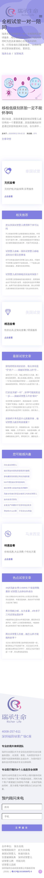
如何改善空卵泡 (10, 499)
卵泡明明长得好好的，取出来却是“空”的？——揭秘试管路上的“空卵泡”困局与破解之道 (22, 368)
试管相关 (19, 53)
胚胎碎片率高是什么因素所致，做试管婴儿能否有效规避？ (22, 420)
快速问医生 (24, 853)
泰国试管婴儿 (9, 853)
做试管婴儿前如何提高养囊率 (16, 488)
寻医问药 (20, 861)
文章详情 (6, 139)
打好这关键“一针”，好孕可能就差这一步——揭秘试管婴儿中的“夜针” (23, 394)
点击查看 (8, 196)
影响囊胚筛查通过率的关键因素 (17, 476)
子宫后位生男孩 (25, 511)
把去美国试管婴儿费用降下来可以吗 (22, 227)
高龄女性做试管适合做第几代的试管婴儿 (20, 494)
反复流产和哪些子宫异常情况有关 (17, 505)
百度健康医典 (9, 857)
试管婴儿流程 (9, 864)
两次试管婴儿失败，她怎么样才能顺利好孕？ (22, 636)
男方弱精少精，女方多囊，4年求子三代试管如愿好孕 (23, 613)
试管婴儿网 (7, 861)
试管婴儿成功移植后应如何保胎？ (22, 274)
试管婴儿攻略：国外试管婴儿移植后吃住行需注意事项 (22, 253)
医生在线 (18, 846)
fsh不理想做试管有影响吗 (14, 482)
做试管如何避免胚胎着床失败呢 (17, 471)
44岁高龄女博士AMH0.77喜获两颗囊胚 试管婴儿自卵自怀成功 (22, 590)
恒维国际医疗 (9, 850)
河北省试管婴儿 (10, 465)
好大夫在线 (24, 850)
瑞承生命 (6, 53)
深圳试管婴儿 (25, 857)
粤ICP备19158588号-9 (21, 871)
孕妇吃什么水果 (10, 511)
